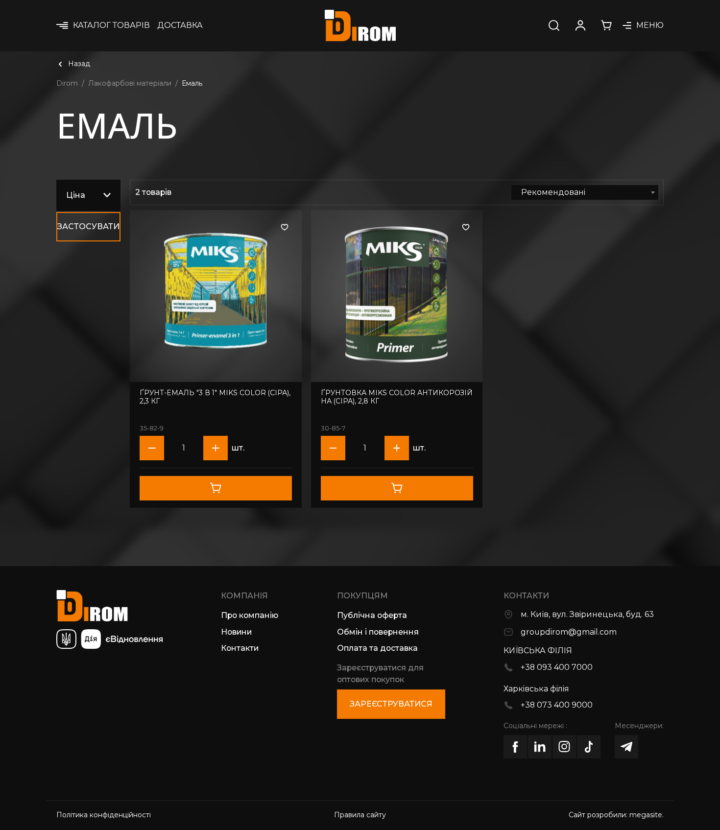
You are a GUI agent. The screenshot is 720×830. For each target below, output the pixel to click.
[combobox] (584, 192)
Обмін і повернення (378, 632)
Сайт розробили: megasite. (616, 814)
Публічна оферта (372, 615)
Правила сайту (360, 814)
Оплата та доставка (377, 648)
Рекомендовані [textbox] (553, 192)
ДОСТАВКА (180, 25)
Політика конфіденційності (103, 814)
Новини (236, 632)
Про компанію (249, 615)
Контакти (240, 648)
